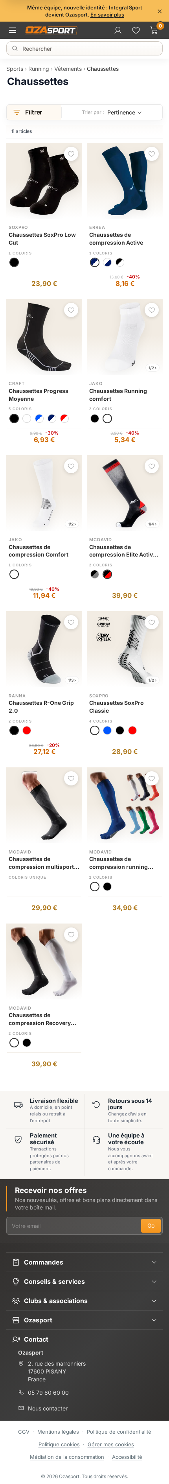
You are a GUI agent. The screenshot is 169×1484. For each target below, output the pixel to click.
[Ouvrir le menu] (15, 30)
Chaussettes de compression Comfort (38, 551)
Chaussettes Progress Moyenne (38, 394)
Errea (97, 227)
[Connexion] (118, 30)
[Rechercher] (15, 48)
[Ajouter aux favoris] (71, 154)
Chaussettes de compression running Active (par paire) (118, 863)
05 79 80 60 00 (48, 1392)
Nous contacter (48, 1408)
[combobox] (85, 48)
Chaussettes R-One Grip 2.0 (41, 706)
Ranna (17, 696)
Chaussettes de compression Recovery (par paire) (40, 1019)
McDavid (100, 539)
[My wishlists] (136, 30)
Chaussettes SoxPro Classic (116, 706)
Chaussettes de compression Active (116, 238)
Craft (16, 383)
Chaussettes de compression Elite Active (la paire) (122, 551)
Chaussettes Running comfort (118, 394)
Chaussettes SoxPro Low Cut (42, 238)
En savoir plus (107, 14)
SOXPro (18, 227)
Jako (96, 383)
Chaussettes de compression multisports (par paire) (43, 863)
